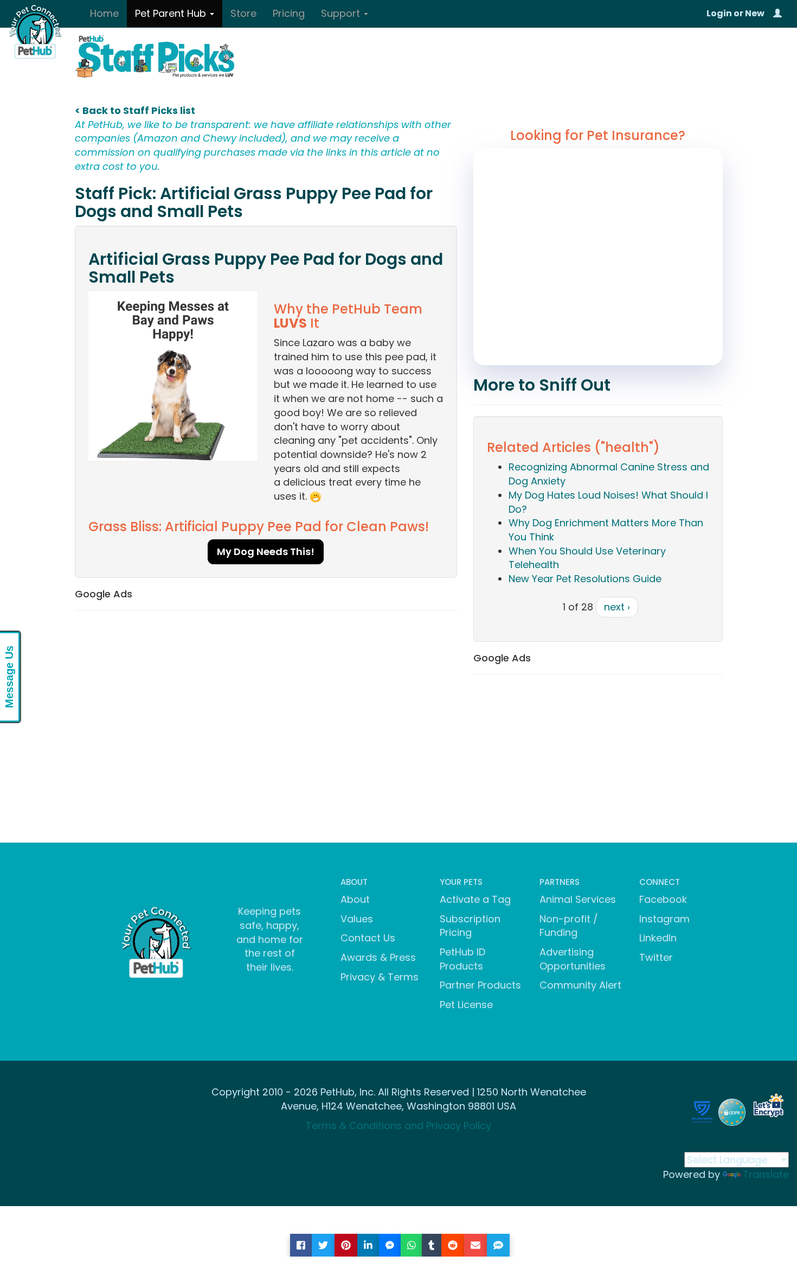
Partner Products (480, 985)
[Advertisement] (266, 698)
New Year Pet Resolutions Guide (585, 578)
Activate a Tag (475, 899)
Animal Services (577, 899)
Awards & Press (378, 957)
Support (342, 13)
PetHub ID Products (462, 959)
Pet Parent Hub (172, 13)
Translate (766, 1174)
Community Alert (580, 985)
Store (243, 13)
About (355, 899)
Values (356, 919)
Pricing (289, 13)
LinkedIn (658, 938)
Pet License (466, 1004)
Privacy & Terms (379, 977)
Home (104, 13)
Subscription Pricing (470, 926)
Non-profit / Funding (568, 926)
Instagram (664, 919)
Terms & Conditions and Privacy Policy (398, 1125)
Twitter (656, 957)
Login (719, 13)
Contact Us (367, 938)
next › (617, 607)
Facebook (663, 899)
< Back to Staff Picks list (135, 110)
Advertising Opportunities (572, 959)
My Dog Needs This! (265, 551)
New (754, 13)
